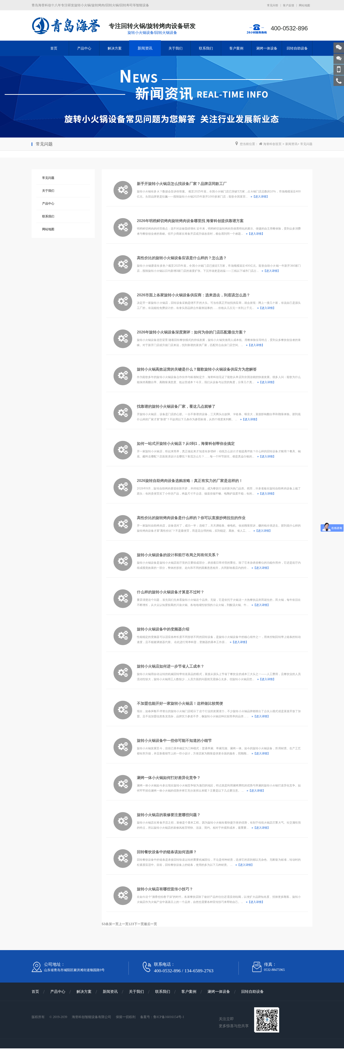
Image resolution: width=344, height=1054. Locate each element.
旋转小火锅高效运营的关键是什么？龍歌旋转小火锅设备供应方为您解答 (197, 369)
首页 (53, 48)
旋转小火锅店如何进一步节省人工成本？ (170, 666)
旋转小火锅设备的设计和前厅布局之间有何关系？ (178, 555)
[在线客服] (338, 58)
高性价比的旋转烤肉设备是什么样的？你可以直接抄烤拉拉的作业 (191, 518)
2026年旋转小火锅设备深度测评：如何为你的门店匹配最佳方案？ (191, 332)
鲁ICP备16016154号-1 (168, 1017)
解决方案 (115, 48)
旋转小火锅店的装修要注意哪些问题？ (169, 815)
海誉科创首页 (272, 144)
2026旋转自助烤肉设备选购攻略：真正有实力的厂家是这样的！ (190, 481)
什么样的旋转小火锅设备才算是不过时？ (170, 592)
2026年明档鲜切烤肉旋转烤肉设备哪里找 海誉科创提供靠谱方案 (190, 221)
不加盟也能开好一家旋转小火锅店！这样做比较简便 (180, 703)
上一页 (123, 924)
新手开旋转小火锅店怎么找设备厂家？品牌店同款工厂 (182, 184)
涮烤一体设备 (266, 48)
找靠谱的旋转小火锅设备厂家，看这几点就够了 (176, 406)
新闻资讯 (145, 48)
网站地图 (304, 5)
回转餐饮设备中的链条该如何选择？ (167, 852)
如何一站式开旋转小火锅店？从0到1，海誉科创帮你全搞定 (186, 444)
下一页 (139, 924)
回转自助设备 (297, 48)
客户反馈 (288, 5)
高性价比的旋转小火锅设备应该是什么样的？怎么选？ (182, 258)
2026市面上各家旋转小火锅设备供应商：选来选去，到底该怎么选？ (193, 295)
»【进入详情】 (260, 196)
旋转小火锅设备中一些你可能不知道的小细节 (174, 741)
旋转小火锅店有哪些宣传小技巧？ (165, 889)
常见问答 (272, 5)
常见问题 (306, 144)
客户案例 (236, 48)
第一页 (114, 924)
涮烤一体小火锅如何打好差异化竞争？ (169, 778)
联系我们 (206, 48)
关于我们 (175, 48)
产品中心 (84, 48)
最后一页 (150, 924)
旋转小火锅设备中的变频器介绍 (163, 629)
